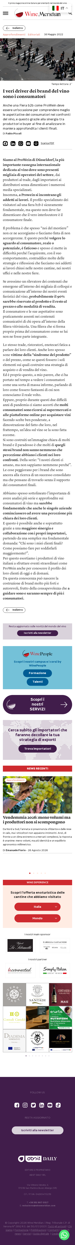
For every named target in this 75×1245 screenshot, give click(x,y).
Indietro (17, 28)
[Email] (28, 143)
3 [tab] (37, 873)
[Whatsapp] (64, 1235)
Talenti (37, 682)
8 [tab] (48, 1055)
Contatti (53, 1230)
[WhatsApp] (20, 143)
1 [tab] (30, 873)
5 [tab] (45, 873)
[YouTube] (50, 1105)
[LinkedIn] (13, 143)
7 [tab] (45, 1055)
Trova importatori (37, 749)
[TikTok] (58, 1105)
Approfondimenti (16, 780)
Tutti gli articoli (57, 1226)
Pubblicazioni (38, 1230)
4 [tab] (41, 873)
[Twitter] (33, 1105)
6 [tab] (42, 1055)
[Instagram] (25, 1105)
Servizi (27, 1234)
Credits (56, 1234)
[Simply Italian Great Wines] (49, 970)
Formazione (37, 673)
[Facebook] (5, 143)
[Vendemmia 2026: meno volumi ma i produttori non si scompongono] (37, 794)
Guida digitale (41, 1234)
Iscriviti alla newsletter (37, 633)
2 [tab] (33, 873)
